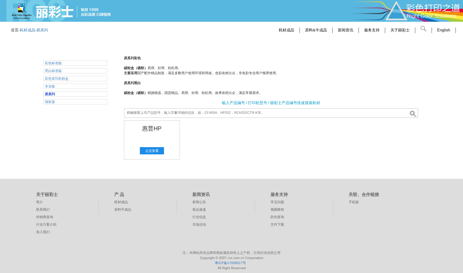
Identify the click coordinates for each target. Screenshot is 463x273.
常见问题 (277, 202)
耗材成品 (27, 30)
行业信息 (199, 217)
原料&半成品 (316, 30)
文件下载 (277, 224)
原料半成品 (122, 209)
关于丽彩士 (400, 30)
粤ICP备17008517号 (230, 263)
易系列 (42, 30)
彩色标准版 (53, 63)
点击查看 (152, 151)
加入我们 (43, 232)
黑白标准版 (53, 71)
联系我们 (43, 209)
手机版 (354, 202)
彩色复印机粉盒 (56, 78)
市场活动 (199, 224)
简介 (39, 202)
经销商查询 (44, 217)
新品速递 (199, 209)
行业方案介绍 (46, 224)
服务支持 (372, 30)
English (443, 30)
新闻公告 (199, 202)
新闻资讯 (345, 30)
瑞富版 (50, 102)
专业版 (50, 86)
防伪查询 (277, 217)
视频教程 (277, 209)
